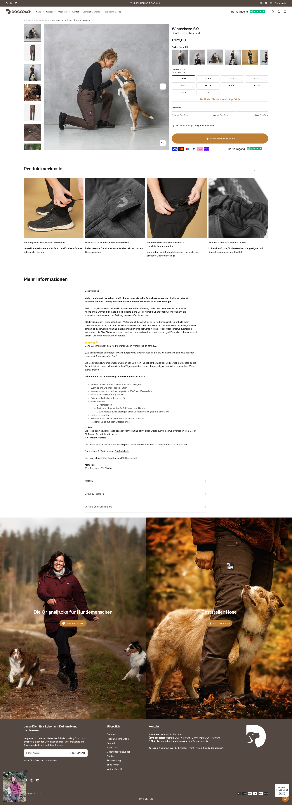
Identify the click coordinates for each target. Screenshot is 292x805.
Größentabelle (178, 72)
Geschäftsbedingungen (118, 751)
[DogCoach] (256, 736)
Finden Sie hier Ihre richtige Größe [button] (222, 99)
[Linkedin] (16, 3)
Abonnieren (77, 753)
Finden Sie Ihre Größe (118, 738)
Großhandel (281, 3)
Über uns (111, 734)
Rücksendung (114, 760)
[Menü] (287, 785)
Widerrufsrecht (114, 769)
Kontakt (76, 12)
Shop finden (113, 764)
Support (111, 743)
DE (266, 3)
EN (271, 3)
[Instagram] (11, 3)
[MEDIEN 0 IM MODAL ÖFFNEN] (163, 143)
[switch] (282, 793)
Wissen (49, 12)
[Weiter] (261, 170)
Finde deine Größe (112, 12)
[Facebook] (6, 3)
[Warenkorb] (285, 12)
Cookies (111, 756)
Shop (38, 12)
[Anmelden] (278, 12)
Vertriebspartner (91, 12)
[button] (272, 12)
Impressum (112, 747)
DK (261, 3)
